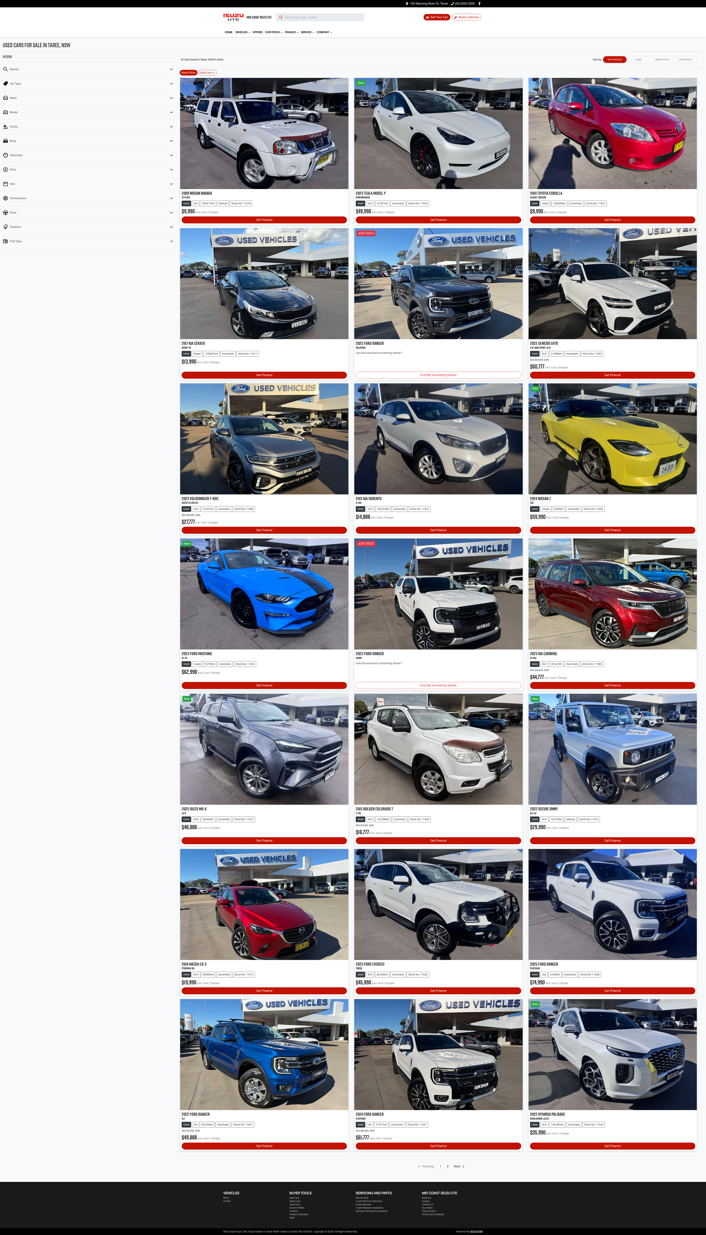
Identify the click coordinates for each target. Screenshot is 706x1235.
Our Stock (272, 32)
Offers (257, 32)
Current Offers (297, 1207)
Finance (290, 32)
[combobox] (320, 17)
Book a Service (468, 17)
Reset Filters (188, 72)
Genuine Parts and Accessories (371, 1211)
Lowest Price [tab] (685, 59)
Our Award (427, 1207)
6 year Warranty (363, 1204)
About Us (426, 1197)
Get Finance (264, 220)
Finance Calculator (299, 1214)
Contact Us (427, 1204)
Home (228, 32)
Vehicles (241, 32)
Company (323, 32)
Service (306, 32)
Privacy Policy (429, 1211)
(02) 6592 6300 (465, 4)
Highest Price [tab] (662, 59)
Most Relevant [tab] (615, 59)
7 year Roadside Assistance (369, 1207)
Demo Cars (295, 1201)
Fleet (292, 1217)
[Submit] (280, 17)
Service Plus (362, 1197)
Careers (426, 1201)
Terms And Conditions (433, 1214)
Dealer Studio (476, 1231)
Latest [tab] (638, 59)
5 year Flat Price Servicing (369, 1201)
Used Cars (295, 1204)
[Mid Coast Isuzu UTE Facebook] (480, 3)
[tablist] (650, 59)
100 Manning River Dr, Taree (429, 4)
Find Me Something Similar (438, 375)
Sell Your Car (439, 17)
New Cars (294, 1197)
